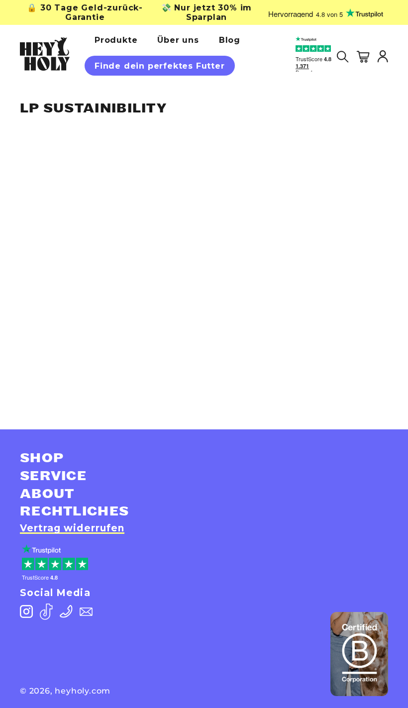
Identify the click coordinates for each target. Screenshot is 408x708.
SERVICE (53, 476)
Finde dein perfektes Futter (160, 66)
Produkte (116, 40)
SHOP (42, 458)
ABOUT (47, 494)
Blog (229, 40)
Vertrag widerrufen (72, 528)
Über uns (178, 40)
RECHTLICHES (74, 511)
